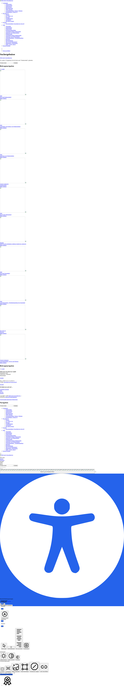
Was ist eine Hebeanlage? (11, 42)
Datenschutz (15, 399)
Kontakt (2, 384)
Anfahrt (2, 378)
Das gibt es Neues (10, 21)
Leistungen (5, 3)
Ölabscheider (9, 4)
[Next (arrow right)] (2, 468)
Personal (8, 17)
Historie (7, 14)
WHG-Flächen (9, 9)
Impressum (9, 399)
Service (1, 392)
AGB (1, 399)
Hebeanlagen (9, 7)
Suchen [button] (15, 62)
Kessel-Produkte (6, 45)
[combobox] (47, 471)
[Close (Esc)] (0, 467)
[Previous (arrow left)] (0, 468)
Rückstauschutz (9, 8)
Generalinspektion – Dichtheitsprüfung (14, 38)
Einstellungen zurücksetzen (6, 674)
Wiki (4, 25)
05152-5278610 (6, 50)
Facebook (6, 389)
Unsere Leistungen (4, 184)
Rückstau (8, 39)
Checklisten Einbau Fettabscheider (13, 35)
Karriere (5, 22)
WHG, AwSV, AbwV (11, 44)
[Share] (2, 467)
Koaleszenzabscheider (11, 30)
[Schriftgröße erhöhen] (2, 603)
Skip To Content (4, 673)
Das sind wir (6, 13)
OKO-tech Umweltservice (6, 58)
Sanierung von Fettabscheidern (13, 36)
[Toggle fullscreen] (3, 467)
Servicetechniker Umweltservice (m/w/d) (15, 23)
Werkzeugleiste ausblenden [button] (6, 605)
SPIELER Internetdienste (11, 397)
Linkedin (2, 389)
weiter (3, 69)
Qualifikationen (9, 18)
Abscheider (8, 26)
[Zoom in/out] (4, 467)
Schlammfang (9, 27)
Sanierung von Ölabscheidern (12, 32)
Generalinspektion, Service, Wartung (14, 10)
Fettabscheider (9, 5)
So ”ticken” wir (9, 16)
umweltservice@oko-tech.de (10, 382)
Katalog (2, 393)
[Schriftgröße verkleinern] (2, 609)
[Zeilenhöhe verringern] (2, 626)
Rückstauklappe (9, 40)
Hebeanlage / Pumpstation (12, 43)
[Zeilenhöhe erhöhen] (2, 621)
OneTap (9, 601)
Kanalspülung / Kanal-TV (12, 12)
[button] (95, 472)
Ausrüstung (8, 20)
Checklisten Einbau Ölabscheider (13, 31)
